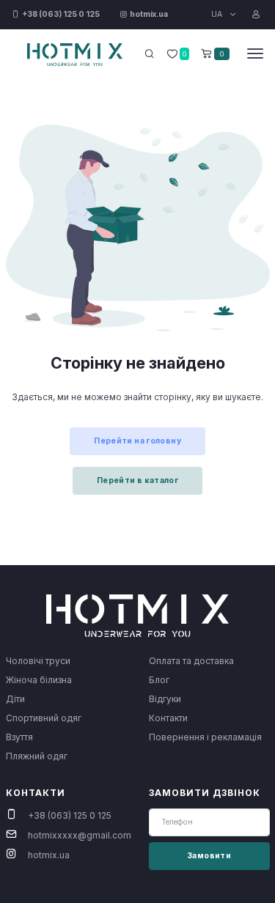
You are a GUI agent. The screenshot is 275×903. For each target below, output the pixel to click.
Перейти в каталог (137, 480)
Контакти (168, 717)
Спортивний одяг (43, 717)
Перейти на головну (137, 441)
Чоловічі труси (38, 660)
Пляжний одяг (36, 756)
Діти (15, 698)
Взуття (19, 736)
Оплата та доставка (191, 660)
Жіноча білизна (39, 679)
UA (217, 14)
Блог (159, 679)
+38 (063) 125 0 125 (69, 815)
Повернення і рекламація (205, 736)
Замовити (209, 855)
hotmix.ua (49, 854)
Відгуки (165, 698)
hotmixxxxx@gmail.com (79, 835)
